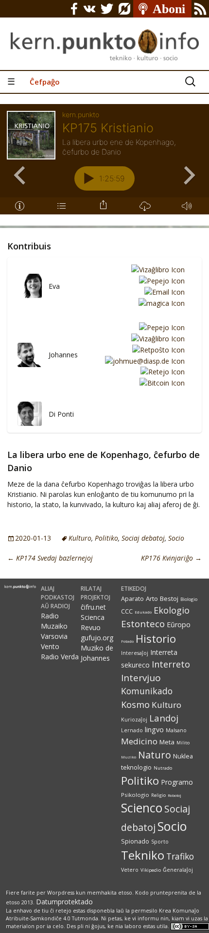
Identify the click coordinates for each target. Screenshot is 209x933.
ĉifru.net (93, 607)
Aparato (132, 599)
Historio (156, 638)
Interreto (171, 664)
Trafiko (180, 856)
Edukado (143, 612)
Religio (158, 795)
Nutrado (163, 768)
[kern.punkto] (104, 35)
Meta (166, 742)
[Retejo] (161, 371)
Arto (152, 598)
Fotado (127, 641)
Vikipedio (150, 870)
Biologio (188, 599)
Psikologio (135, 794)
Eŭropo (179, 624)
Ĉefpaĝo (45, 82)
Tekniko (142, 855)
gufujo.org (97, 637)
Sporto (160, 841)
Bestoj (169, 598)
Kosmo (135, 704)
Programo (177, 782)
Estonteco (143, 623)
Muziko (128, 756)
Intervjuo (141, 677)
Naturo (154, 754)
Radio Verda (60, 656)
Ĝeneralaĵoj (178, 869)
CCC (127, 611)
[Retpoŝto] (157, 349)
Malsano (176, 730)
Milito (183, 742)
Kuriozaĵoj (134, 719)
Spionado (135, 841)
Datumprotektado (64, 901)
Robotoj (174, 795)
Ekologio (172, 610)
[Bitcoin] (160, 382)
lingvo (154, 729)
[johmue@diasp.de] (143, 360)
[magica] (160, 302)
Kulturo (80, 538)
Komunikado (147, 691)
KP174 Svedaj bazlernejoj (50, 558)
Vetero (130, 869)
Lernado (132, 730)
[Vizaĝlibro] (156, 269)
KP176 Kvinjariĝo (171, 558)
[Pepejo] (160, 280)
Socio (176, 538)
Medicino (139, 741)
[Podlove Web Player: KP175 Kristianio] (104, 165)
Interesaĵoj (134, 653)
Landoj (163, 718)
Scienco (141, 808)
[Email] (163, 291)
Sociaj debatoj (143, 538)
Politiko (106, 538)
